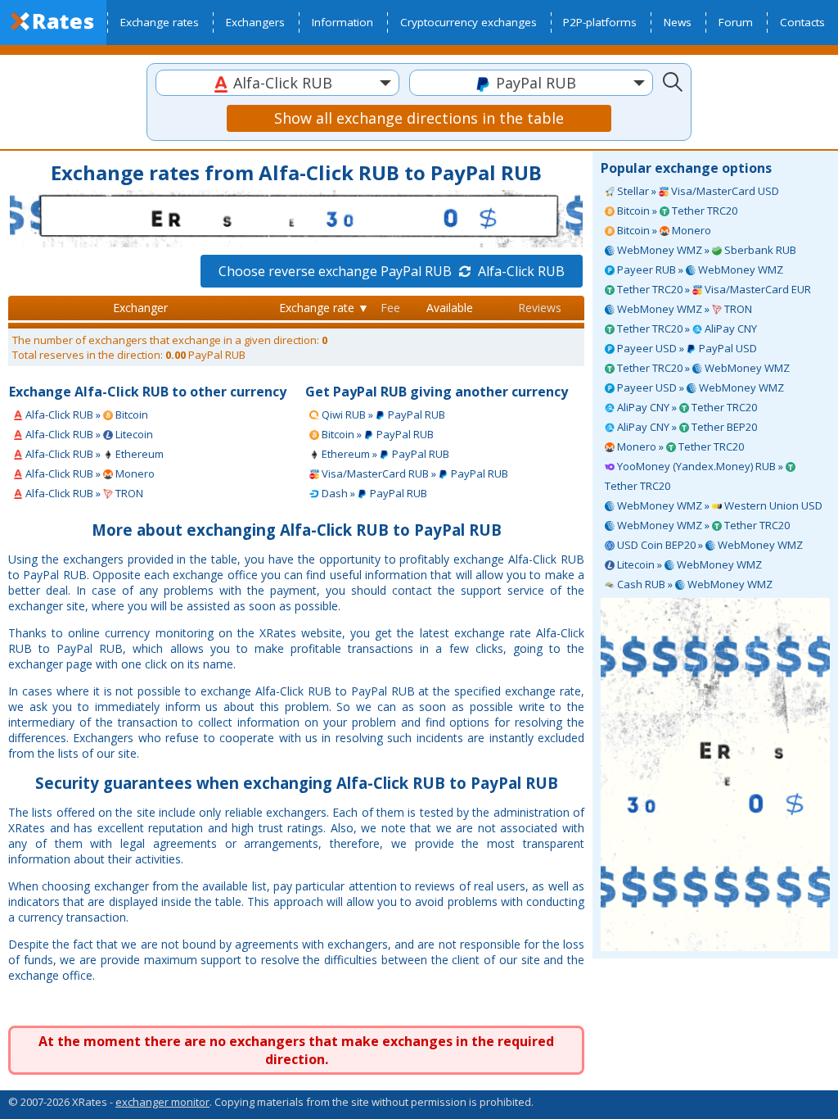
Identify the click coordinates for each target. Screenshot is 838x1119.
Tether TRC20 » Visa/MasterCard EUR (713, 289)
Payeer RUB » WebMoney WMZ (699, 269)
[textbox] (277, 83)
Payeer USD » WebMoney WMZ (699, 387)
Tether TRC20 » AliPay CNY (686, 328)
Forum (736, 22)
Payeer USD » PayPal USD (686, 348)
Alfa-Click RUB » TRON (83, 493)
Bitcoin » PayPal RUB (376, 434)
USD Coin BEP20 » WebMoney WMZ (709, 544)
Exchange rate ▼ (324, 307)
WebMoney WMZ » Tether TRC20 (702, 525)
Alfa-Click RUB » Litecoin (88, 434)
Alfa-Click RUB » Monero (89, 473)
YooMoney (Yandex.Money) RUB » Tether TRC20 (695, 476)
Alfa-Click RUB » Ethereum (93, 453)
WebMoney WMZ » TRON (683, 308)
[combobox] (277, 83)
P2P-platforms (600, 22)
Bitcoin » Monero (663, 230)
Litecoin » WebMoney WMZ (688, 564)
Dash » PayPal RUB (373, 493)
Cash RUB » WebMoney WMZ (694, 584)
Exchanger (140, 307)
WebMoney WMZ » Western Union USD (718, 505)
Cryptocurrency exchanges (468, 22)
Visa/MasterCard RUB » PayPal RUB (413, 473)
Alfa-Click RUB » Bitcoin (85, 414)
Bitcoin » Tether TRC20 (676, 210)
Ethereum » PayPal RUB (384, 453)
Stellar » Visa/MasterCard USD (697, 190)
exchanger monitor (162, 1101)
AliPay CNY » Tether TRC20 (686, 407)
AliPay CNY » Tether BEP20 (686, 426)
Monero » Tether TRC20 (679, 446)
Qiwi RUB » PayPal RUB (382, 414)
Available (449, 307)
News (678, 22)
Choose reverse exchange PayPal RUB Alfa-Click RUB (392, 271)
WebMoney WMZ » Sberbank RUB (705, 249)
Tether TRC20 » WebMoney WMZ (702, 367)
